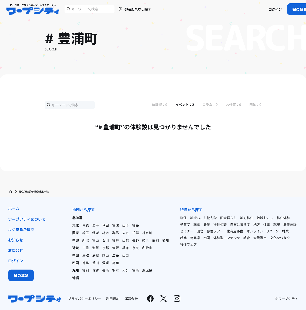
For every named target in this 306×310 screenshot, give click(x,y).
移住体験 (283, 217)
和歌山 (147, 247)
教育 (246, 237)
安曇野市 (260, 237)
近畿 (75, 247)
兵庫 (125, 247)
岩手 (95, 225)
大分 (125, 270)
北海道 (77, 217)
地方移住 (246, 217)
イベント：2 (184, 104)
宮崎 (135, 270)
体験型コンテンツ (226, 237)
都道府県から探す (137, 9)
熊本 (115, 270)
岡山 (105, 255)
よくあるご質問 (21, 229)
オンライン (254, 231)
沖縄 (75, 277)
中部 (75, 240)
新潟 (85, 240)
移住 (183, 217)
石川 (105, 240)
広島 (115, 255)
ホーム (13, 208)
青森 (85, 225)
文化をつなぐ (280, 237)
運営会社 (131, 298)
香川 (95, 262)
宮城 (115, 225)
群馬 (115, 232)
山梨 (125, 240)
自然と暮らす (240, 224)
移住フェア (188, 244)
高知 (115, 262)
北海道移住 (234, 231)
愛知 (165, 240)
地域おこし (265, 217)
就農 (276, 224)
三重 (85, 247)
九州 (75, 270)
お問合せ (15, 250)
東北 (75, 225)
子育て (185, 224)
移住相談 (220, 224)
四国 (75, 262)
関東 (75, 232)
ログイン (275, 9)
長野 (135, 240)
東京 (125, 232)
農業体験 (290, 224)
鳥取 (85, 255)
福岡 (85, 270)
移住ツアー (215, 231)
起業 (183, 237)
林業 (285, 231)
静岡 (155, 240)
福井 (115, 240)
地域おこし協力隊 (203, 217)
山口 (125, 255)
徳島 (85, 262)
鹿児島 (147, 270)
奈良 (135, 247)
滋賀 (95, 247)
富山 (95, 240)
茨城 (95, 232)
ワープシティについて (27, 219)
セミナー (186, 231)
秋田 (105, 225)
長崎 (105, 270)
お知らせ (15, 240)
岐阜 (145, 240)
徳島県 (195, 237)
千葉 (135, 232)
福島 (135, 225)
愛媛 (105, 262)
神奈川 (147, 232)
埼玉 (85, 232)
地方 (256, 224)
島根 (95, 255)
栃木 (105, 232)
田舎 (200, 231)
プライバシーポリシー (84, 298)
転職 (196, 224)
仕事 (266, 224)
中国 (75, 255)
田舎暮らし (228, 217)
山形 (125, 225)
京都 (105, 247)
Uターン (272, 231)
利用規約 (112, 298)
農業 (206, 224)
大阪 (115, 247)
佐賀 (95, 270)
